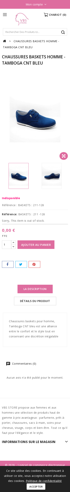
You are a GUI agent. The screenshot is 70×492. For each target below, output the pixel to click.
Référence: (9, 214)
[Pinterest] (34, 264)
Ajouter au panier (36, 245)
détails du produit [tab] (35, 301)
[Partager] (7, 264)
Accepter (36, 486)
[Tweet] (21, 264)
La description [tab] (35, 289)
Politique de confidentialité (44, 481)
